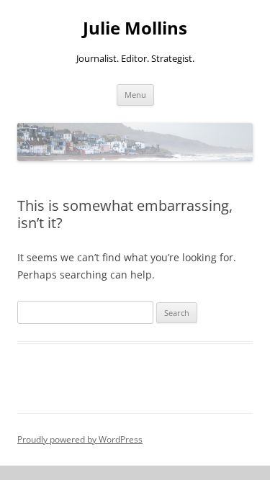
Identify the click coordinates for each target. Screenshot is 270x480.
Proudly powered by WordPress (80, 439)
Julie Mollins (135, 28)
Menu (135, 94)
